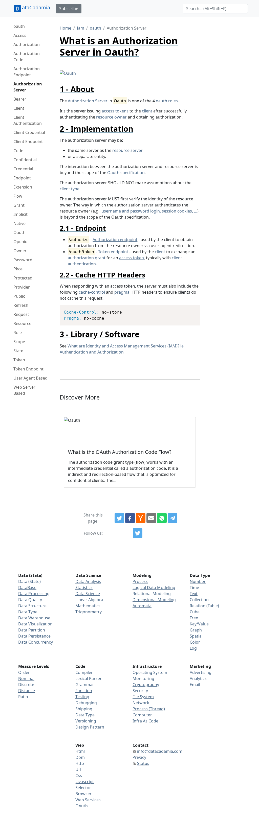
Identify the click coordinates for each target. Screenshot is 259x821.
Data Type (27, 612)
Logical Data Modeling (154, 587)
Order (24, 672)
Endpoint (22, 178)
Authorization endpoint (115, 239)
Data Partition (31, 630)
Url (78, 769)
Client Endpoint (28, 141)
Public (19, 296)
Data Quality (30, 599)
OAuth (81, 806)
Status (143, 763)
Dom (80, 757)
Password (22, 260)
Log (193, 648)
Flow (17, 196)
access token (131, 258)
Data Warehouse (34, 618)
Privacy (139, 757)
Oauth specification (126, 172)
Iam (80, 28)
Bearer (19, 99)
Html (80, 751)
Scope (19, 341)
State (18, 351)
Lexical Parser (88, 678)
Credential (23, 169)
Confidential (25, 159)
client (147, 111)
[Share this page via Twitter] (119, 518)
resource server (127, 150)
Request (21, 314)
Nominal (26, 678)
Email (195, 684)
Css (78, 775)
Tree (194, 618)
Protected (22, 278)
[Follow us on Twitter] (137, 533)
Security (140, 690)
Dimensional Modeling (154, 599)
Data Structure (32, 605)
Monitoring (143, 678)
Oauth (19, 232)
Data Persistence (34, 636)
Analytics (198, 678)
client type (69, 189)
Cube (195, 612)
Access (19, 35)
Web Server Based (24, 390)
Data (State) (29, 581)
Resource (22, 323)
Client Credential (29, 132)
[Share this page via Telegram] (172, 518)
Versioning (85, 721)
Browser (83, 793)
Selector (83, 787)
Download (189, 310)
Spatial (196, 636)
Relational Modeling (152, 593)
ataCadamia (36, 7)
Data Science (87, 593)
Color (195, 642)
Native (19, 223)
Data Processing (34, 593)
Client (18, 108)
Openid (20, 241)
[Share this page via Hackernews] (140, 518)
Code (18, 150)
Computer (142, 715)
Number (198, 581)
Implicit (20, 214)
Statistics (84, 587)
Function (83, 690)
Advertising (200, 672)
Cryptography (146, 684)
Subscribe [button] (68, 8)
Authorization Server (27, 87)
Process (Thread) (149, 709)
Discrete (26, 684)
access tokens (115, 111)
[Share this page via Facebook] (130, 518)
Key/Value (199, 624)
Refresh (20, 305)
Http (79, 763)
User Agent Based (30, 378)
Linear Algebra (89, 599)
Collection (199, 599)
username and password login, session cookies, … (149, 211)
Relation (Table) (204, 605)
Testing (82, 696)
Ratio (23, 696)
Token (19, 360)
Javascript (84, 781)
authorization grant (86, 258)
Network (141, 703)
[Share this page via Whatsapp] (162, 518)
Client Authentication (27, 120)
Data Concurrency (35, 642)
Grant (19, 205)
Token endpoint (113, 251)
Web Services (88, 800)
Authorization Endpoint (26, 72)
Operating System (150, 672)
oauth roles (167, 101)
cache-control (92, 292)
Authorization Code (26, 56)
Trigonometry (88, 612)
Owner (20, 250)
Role (17, 332)
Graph (196, 630)
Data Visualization (35, 624)
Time (194, 587)
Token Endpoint (28, 369)
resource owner (111, 117)
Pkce (18, 269)
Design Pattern (89, 727)
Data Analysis (88, 581)
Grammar (84, 684)
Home (65, 28)
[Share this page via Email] (151, 518)
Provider (21, 287)
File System (143, 696)
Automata (142, 605)
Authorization (26, 44)
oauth (19, 26)
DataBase (27, 587)
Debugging (86, 703)
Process (140, 581)
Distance (26, 690)
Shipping (83, 709)
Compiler (84, 672)
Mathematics (87, 605)
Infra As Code (145, 721)
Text (194, 593)
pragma (122, 292)
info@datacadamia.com (159, 751)
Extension (22, 187)
